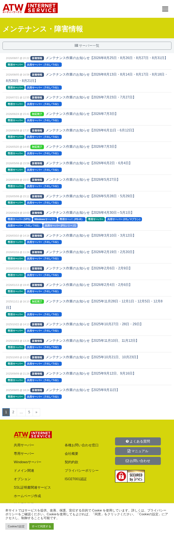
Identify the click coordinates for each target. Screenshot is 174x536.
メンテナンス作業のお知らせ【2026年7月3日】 (82, 114)
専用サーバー (24, 453)
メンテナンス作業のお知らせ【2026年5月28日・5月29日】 (91, 196)
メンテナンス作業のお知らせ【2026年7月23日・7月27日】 (91, 97)
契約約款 (71, 462)
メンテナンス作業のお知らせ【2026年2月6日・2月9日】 (89, 268)
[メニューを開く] (165, 9)
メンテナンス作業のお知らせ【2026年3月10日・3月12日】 (91, 235)
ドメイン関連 (24, 470)
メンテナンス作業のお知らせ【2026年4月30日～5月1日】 (90, 212)
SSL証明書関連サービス (32, 487)
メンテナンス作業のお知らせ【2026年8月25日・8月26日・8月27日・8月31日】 (107, 58)
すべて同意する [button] (41, 526)
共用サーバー (24, 445)
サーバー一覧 (88, 45)
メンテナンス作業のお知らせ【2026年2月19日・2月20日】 (91, 252)
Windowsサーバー (27, 462)
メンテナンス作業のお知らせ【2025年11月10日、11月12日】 (92, 340)
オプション (22, 479)
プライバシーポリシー (82, 470)
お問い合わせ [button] (139, 461)
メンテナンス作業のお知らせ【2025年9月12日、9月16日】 (91, 373)
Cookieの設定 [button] (16, 526)
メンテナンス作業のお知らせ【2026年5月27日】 (83, 179)
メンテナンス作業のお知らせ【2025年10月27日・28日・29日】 (94, 324)
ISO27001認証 (76, 479)
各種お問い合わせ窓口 (82, 445)
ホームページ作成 (27, 496)
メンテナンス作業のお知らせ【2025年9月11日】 (83, 390)
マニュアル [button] (139, 451)
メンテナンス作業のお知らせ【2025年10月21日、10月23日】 (93, 357)
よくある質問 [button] (139, 441)
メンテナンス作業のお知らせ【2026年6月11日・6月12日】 (91, 130)
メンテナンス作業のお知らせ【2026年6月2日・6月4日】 (89, 163)
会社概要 (71, 453)
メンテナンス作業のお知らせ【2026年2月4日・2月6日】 (89, 285)
